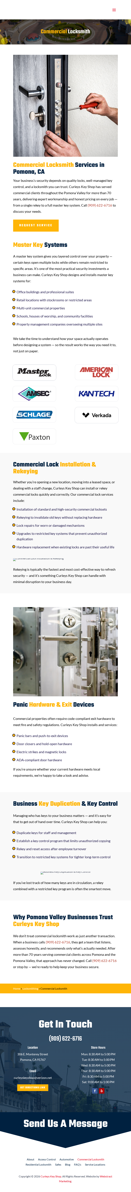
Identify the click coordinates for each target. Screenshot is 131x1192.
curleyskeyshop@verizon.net (33, 1078)
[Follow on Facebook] (95, 1091)
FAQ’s (77, 1164)
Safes (58, 1164)
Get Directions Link (32, 1088)
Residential (38, 1164)
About (30, 1159)
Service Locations (95, 1164)
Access (47, 1159)
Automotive (67, 1159)
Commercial (90, 1159)
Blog (67, 1164)
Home (16, 988)
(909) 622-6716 (100, 205)
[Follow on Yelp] (101, 1091)
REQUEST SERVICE (36, 225)
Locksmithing (30, 988)
